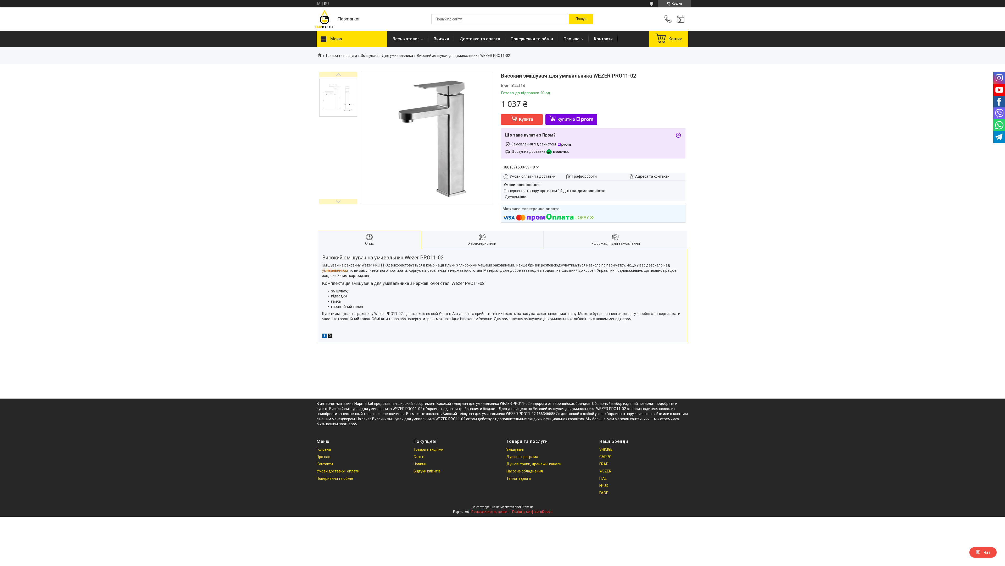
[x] (330, 336)
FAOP (603, 493)
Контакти (603, 38)
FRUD (603, 485)
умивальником (335, 270)
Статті (419, 457)
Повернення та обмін (532, 38)
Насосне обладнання (524, 471)
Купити (526, 119)
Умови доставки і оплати (338, 471)
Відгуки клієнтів (427, 471)
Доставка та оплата (480, 38)
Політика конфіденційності (532, 512)
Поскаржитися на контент (490, 512)
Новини (420, 464)
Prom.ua (528, 507)
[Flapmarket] (324, 19)
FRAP (603, 464)
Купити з (566, 119)
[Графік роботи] (680, 19)
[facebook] (324, 336)
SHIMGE (605, 449)
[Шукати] (581, 19)
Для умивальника (397, 55)
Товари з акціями (428, 449)
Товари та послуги (341, 55)
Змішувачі (369, 55)
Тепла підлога (518, 478)
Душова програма (522, 457)
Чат (987, 552)
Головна (324, 449)
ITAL (603, 478)
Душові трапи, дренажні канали (533, 464)
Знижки (441, 38)
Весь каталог (406, 38)
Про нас (571, 38)
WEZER (605, 471)
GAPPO (605, 457)
